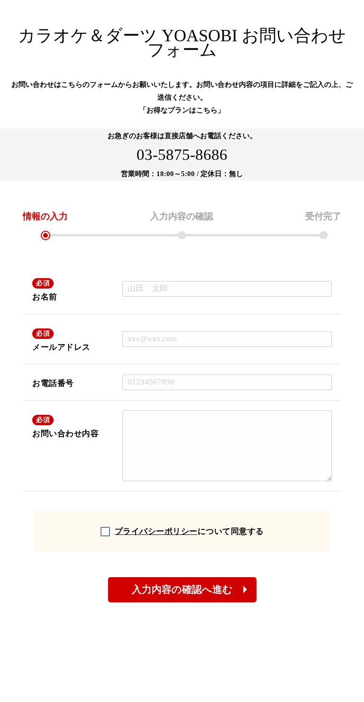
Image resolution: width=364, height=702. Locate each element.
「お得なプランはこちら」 (182, 110)
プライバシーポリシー (156, 531)
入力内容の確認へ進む (182, 589)
